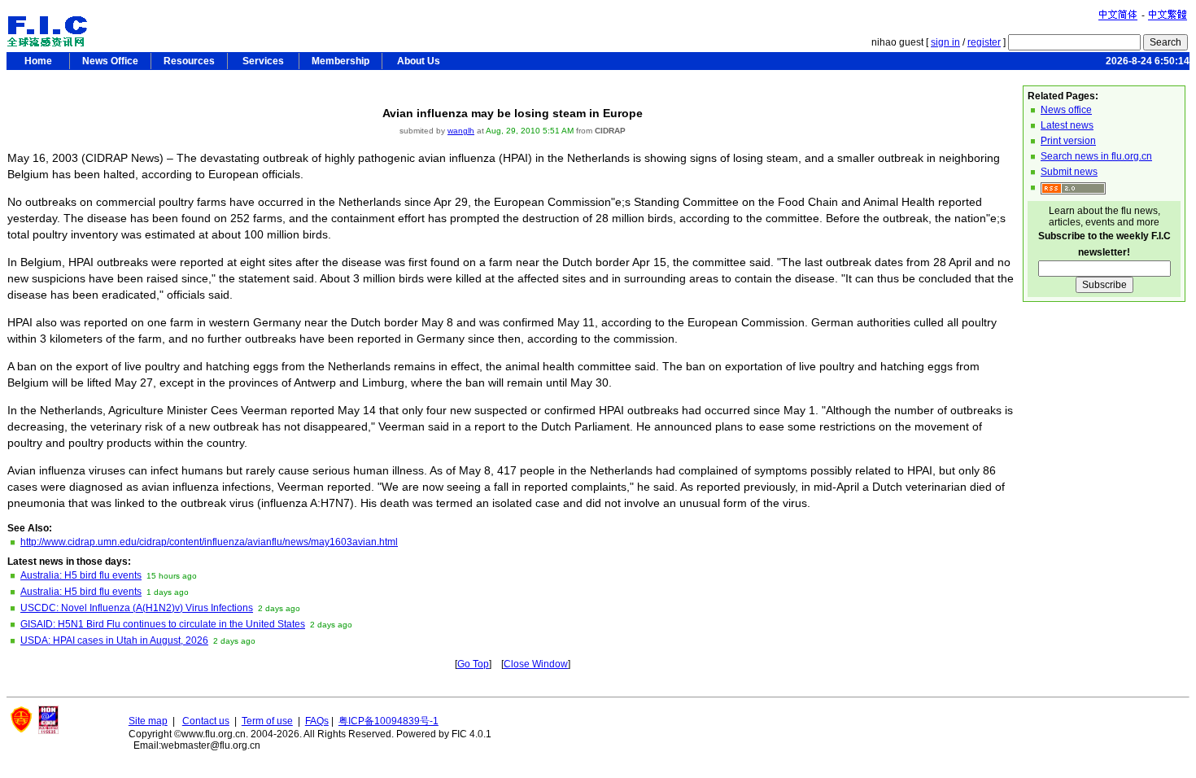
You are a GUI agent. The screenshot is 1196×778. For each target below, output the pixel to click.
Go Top (473, 664)
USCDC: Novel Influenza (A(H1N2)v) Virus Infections (136, 608)
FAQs (317, 721)
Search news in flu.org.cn (1096, 156)
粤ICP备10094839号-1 (388, 721)
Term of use (267, 721)
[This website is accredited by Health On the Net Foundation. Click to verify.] (48, 730)
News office (1066, 110)
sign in (945, 42)
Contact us (205, 721)
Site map (148, 721)
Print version (1068, 140)
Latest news (1067, 125)
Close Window (536, 664)
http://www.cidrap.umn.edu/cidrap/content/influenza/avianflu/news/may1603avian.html (209, 542)
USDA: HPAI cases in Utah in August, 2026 (114, 640)
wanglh (460, 130)
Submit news (1069, 171)
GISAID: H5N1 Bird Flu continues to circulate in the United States (162, 624)
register (984, 42)
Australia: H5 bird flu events (81, 575)
